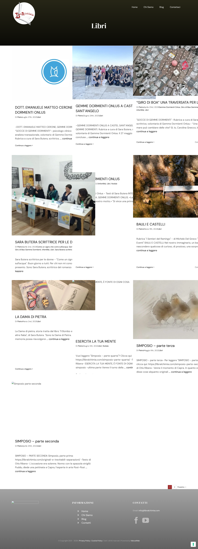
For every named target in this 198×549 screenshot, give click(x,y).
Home (84, 511)
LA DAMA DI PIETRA (30, 317)
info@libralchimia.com (149, 510)
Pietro (19, 117)
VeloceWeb (135, 541)
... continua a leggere (97, 137)
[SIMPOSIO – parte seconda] (53, 408)
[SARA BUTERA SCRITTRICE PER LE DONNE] (53, 195)
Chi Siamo (87, 515)
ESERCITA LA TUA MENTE (96, 341)
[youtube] (145, 520)
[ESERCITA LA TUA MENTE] (114, 307)
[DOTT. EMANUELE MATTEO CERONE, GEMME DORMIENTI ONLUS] (53, 73)
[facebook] (136, 520)
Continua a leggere (23, 145)
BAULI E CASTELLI (150, 224)
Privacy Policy (84, 541)
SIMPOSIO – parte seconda (37, 441)
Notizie (114, 183)
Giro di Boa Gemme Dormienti (28, 249)
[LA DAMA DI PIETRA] (53, 295)
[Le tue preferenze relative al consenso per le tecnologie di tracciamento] (193, 544)
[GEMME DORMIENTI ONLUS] (114, 163)
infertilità (140, 110)
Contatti (86, 522)
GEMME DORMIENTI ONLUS (98, 179)
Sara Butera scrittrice (64, 249)
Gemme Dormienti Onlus (169, 107)
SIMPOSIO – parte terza (155, 345)
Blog (83, 519)
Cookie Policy (96, 541)
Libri (39, 117)
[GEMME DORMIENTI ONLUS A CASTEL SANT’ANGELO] (114, 72)
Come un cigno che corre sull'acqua (52, 247)
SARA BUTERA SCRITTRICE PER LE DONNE (48, 242)
